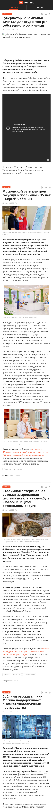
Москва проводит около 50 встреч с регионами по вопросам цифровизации (25, 651)
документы (18, 469)
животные (16, 674)
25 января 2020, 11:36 (10, 30)
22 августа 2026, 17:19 (10, 712)
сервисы (7, 674)
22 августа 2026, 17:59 (10, 203)
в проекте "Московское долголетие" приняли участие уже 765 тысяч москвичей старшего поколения (25, 452)
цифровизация (29, 674)
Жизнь (40, 7)
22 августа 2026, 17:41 (10, 510)
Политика (13, 7)
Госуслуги (7, 469)
